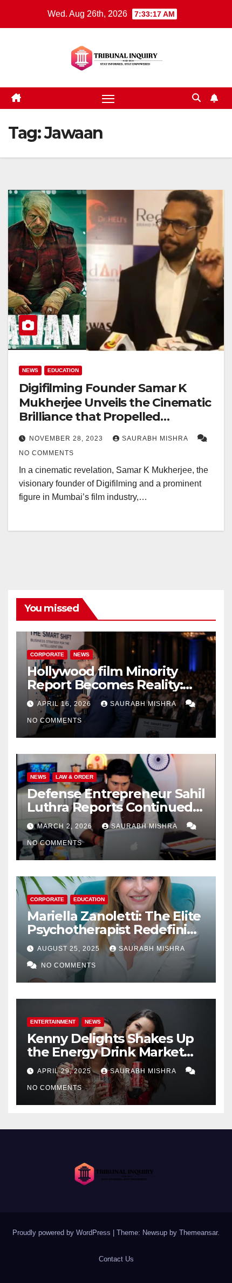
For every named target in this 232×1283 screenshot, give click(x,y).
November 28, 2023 (67, 438)
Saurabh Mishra (156, 438)
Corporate (47, 654)
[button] (196, 97)
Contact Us (116, 1259)
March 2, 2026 (65, 826)
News (30, 370)
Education (63, 370)
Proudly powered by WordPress (62, 1233)
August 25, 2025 (69, 948)
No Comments (46, 453)
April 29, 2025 (65, 1071)
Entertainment (53, 1022)
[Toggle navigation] (108, 98)
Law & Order (74, 777)
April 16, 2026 (65, 704)
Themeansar (198, 1233)
